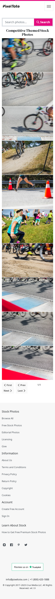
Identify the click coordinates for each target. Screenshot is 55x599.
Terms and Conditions (14, 467)
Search (44, 22)
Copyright (7, 488)
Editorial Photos (11, 432)
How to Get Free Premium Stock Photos (24, 532)
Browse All (7, 418)
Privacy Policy (9, 474)
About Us (7, 460)
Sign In (5, 516)
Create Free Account (13, 509)
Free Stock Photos (12, 425)
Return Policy (9, 481)
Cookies (6, 495)
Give (4, 446)
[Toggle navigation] (48, 6)
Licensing (7, 439)
